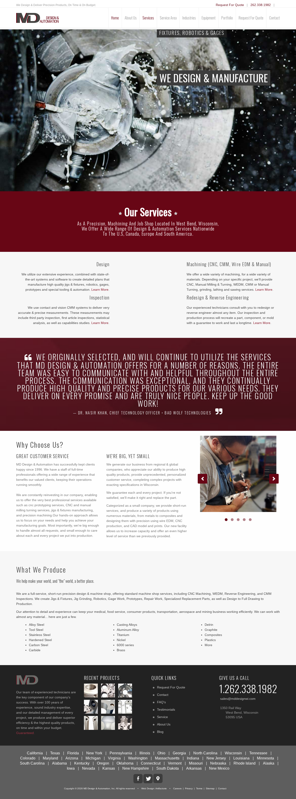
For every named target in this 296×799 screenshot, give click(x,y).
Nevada (88, 768)
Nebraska (218, 763)
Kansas (108, 768)
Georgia (179, 753)
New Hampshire (135, 768)
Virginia (114, 758)
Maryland (50, 758)
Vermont (175, 763)
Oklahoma (125, 763)
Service (162, 717)
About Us (131, 18)
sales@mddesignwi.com (238, 698)
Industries (189, 18)
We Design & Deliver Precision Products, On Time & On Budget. (56, 5)
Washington (138, 758)
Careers (177, 788)
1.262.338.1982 (248, 688)
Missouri (196, 763)
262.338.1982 (260, 5)
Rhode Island (245, 763)
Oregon (103, 763)
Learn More (99, 289)
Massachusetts (167, 758)
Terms (199, 788)
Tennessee (258, 753)
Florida (73, 753)
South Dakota (167, 768)
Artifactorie (161, 788)
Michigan (93, 758)
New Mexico (219, 768)
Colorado (27, 758)
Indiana (193, 758)
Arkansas (194, 768)
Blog (160, 732)
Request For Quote (230, 5)
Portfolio (227, 18)
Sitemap (210, 788)
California (35, 753)
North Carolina (205, 753)
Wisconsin (233, 753)
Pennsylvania (121, 753)
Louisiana (241, 758)
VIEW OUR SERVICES (176, 121)
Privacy (189, 788)
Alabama (59, 763)
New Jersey (216, 758)
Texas (55, 753)
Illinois (144, 753)
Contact (274, 18)
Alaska (268, 763)
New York (94, 753)
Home (115, 18)
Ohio (161, 753)
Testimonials (166, 709)
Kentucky (81, 763)
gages (103, 284)
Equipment (209, 18)
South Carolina (32, 763)
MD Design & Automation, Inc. (99, 788)
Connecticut (150, 763)
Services (148, 18)
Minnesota (265, 758)
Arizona (71, 758)
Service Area (168, 18)
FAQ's (161, 702)
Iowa (71, 768)
